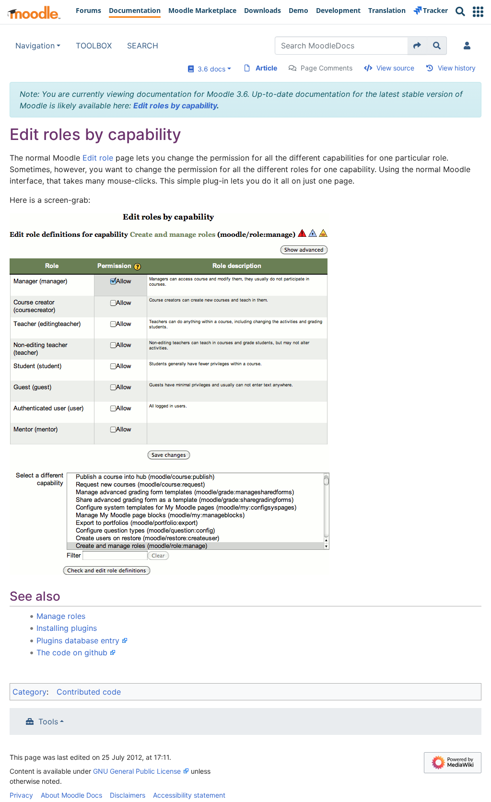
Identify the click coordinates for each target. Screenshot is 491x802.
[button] (478, 11)
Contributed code (89, 692)
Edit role (97, 158)
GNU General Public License (137, 771)
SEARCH (142, 45)
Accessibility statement (189, 795)
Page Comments (326, 68)
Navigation (35, 45)
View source (395, 68)
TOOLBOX (94, 45)
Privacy (21, 795)
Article (266, 68)
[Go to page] (417, 45)
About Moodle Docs (71, 795)
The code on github (71, 652)
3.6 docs (209, 69)
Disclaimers (127, 795)
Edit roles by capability (175, 105)
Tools (48, 721)
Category (29, 692)
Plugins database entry (77, 640)
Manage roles (60, 616)
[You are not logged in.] (469, 45)
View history (457, 68)
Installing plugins (66, 628)
